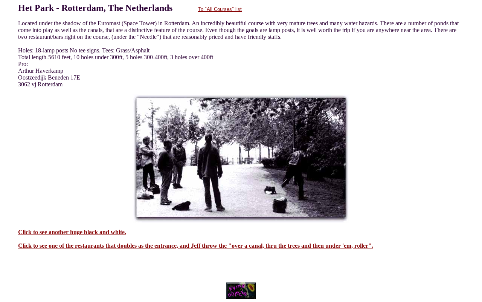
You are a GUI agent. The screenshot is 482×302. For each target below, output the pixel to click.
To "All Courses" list (220, 9)
